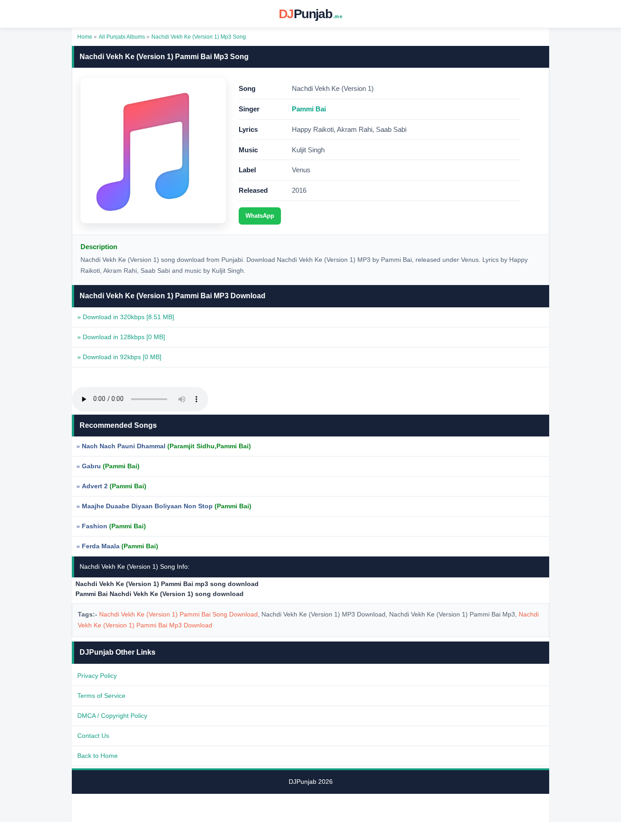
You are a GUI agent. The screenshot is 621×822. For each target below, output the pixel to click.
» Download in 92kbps (119, 357)
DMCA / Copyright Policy (112, 715)
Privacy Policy (97, 675)
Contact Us (93, 735)
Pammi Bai (309, 109)
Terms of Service (101, 695)
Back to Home (97, 755)
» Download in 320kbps (125, 317)
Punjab (310, 14)
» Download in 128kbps (121, 337)
